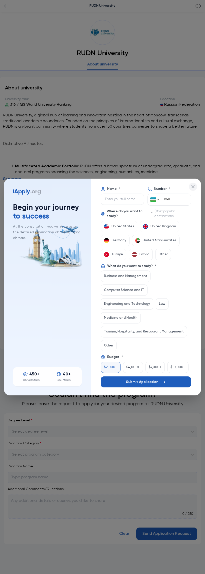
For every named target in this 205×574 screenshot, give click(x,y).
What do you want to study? (131, 266)
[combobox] (155, 199)
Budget (115, 357)
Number (162, 189)
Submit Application (142, 382)
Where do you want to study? (141, 214)
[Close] (193, 187)
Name (113, 189)
